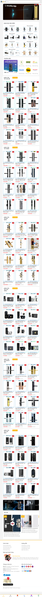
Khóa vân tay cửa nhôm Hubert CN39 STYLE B (32, 212)
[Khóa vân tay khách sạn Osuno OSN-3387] (33, 401)
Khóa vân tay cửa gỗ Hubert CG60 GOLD (8, 94)
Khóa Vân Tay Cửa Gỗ (7, 78)
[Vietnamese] (34, 4)
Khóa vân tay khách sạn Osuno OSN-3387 (32, 409)
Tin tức (6, 512)
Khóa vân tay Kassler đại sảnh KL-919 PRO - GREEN (33, 235)
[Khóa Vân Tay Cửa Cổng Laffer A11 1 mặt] (21, 298)
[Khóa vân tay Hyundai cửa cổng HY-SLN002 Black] (8, 314)
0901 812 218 (8, 570)
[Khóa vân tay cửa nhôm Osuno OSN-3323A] (21, 188)
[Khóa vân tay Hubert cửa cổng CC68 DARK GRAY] (33, 346)
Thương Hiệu (7, 58)
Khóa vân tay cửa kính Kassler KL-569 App (19, 480)
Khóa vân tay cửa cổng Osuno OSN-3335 (7, 338)
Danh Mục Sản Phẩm (9, 23)
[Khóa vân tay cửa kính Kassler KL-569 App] (21, 473)
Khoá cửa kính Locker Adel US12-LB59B (33, 480)
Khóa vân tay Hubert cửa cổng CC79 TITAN (20, 354)
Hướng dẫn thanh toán (26, 546)
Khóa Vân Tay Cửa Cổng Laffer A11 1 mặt (20, 306)
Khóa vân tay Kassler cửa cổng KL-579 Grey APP (8, 354)
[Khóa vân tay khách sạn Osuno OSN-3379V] (8, 370)
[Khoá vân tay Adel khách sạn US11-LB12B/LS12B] (21, 417)
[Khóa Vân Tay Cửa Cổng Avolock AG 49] (21, 330)
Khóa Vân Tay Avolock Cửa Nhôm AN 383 (8, 212)
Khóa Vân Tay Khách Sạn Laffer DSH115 (8, 393)
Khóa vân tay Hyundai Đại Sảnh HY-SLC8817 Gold (8, 235)
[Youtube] (28, 566)
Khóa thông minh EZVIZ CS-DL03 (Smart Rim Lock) (8, 480)
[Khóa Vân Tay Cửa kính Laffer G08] (8, 457)
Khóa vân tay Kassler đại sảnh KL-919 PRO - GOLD (8, 267)
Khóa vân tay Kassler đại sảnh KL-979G (20, 251)
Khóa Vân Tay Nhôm (6, 148)
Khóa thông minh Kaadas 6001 (8, 283)
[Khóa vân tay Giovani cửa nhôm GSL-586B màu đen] (21, 172)
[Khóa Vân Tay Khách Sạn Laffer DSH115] (8, 385)
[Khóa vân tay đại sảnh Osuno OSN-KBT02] (21, 259)
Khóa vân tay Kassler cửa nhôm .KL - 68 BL (8, 196)
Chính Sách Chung (6, 549)
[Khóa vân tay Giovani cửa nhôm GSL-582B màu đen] (8, 172)
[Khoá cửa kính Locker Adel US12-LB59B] (33, 473)
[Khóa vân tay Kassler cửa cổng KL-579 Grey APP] (8, 346)
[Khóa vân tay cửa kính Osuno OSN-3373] (21, 441)
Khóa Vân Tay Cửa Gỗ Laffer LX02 (33, 110)
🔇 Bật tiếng (35, 18)
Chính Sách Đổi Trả (6, 548)
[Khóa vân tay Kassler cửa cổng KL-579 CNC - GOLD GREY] (33, 314)
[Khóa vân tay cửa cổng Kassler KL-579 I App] (33, 330)
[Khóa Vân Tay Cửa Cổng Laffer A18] (33, 298)
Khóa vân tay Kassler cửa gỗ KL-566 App (8, 142)
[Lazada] (32, 566)
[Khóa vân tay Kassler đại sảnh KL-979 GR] (21, 275)
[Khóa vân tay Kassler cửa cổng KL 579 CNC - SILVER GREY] (8, 298)
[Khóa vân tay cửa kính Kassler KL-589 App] (8, 489)
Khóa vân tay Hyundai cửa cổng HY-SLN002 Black (8, 322)
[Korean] (39, 4)
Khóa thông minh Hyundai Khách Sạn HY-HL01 (8, 425)
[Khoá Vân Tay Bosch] (11, 67)
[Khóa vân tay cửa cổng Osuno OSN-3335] (8, 330)
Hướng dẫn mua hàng (26, 545)
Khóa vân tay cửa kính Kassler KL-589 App (7, 496)
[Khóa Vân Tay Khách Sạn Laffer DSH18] (21, 401)
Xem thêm (15, 77)
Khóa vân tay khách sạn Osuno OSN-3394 (32, 377)
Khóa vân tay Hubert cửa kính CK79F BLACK (32, 448)
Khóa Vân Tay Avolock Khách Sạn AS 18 (21, 377)
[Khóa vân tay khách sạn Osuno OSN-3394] (33, 370)
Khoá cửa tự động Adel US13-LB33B (33, 496)
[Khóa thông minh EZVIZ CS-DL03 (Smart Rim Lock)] (8, 473)
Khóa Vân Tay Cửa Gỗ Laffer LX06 (20, 142)
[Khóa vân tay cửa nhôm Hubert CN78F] (33, 172)
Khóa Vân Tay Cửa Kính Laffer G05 (19, 496)
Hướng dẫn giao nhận (26, 548)
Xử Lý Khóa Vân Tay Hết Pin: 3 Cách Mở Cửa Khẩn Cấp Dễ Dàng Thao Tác (29, 528)
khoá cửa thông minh (27, 531)
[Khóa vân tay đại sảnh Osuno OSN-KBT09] (33, 259)
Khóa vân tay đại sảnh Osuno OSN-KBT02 (19, 267)
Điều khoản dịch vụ (25, 549)
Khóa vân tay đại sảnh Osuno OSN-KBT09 (32, 267)
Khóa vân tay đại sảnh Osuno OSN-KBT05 (7, 251)
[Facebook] (22, 566)
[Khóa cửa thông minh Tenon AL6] (8, 156)
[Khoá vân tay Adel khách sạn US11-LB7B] (33, 385)
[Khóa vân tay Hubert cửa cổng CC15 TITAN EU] (21, 314)
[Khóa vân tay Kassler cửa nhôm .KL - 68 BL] (8, 188)
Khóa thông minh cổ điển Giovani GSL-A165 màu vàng (20, 235)
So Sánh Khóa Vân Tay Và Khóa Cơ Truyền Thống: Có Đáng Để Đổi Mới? (12, 532)
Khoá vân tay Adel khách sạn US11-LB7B (33, 393)
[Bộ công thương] (6, 574)
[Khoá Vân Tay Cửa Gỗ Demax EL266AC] (33, 119)
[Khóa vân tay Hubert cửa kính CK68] (21, 457)
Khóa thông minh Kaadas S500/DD (20, 126)
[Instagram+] (26, 566)
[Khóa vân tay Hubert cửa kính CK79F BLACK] (33, 441)
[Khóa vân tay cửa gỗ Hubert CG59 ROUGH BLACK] (33, 135)
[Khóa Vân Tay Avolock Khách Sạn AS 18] (21, 370)
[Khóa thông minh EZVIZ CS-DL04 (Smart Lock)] (8, 441)
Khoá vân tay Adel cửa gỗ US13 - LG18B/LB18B (33, 94)
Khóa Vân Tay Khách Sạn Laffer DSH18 (20, 409)
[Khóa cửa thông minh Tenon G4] (33, 457)
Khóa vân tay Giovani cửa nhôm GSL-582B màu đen (8, 180)
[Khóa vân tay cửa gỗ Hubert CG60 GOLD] (8, 87)
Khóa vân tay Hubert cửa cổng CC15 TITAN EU (20, 322)
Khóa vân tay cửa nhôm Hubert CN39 (20, 164)
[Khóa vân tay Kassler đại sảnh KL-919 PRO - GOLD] (8, 259)
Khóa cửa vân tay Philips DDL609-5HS (20, 94)
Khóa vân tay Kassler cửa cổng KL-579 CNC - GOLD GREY (33, 322)
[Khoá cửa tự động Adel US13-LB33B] (33, 489)
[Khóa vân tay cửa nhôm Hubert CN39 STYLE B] (33, 204)
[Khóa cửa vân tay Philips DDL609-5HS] (21, 87)
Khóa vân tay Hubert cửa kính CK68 (20, 464)
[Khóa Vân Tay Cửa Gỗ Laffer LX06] (21, 135)
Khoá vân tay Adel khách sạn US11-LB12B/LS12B (21, 425)
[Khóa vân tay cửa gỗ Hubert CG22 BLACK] (21, 103)
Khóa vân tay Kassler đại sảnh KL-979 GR (20, 283)
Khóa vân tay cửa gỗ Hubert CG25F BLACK (8, 110)
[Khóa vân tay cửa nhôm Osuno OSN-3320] (33, 188)
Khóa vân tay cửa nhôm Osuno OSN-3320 (32, 196)
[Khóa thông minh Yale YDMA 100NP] (33, 156)
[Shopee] (30, 566)
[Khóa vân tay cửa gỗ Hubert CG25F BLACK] (8, 103)
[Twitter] (24, 566)
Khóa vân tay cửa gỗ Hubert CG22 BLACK (20, 110)
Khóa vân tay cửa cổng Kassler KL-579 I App (32, 338)
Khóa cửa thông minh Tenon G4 (33, 464)
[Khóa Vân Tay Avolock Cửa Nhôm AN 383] (8, 204)
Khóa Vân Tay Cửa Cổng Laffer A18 (32, 306)
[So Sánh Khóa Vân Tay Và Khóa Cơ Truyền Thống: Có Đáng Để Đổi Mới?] (12, 523)
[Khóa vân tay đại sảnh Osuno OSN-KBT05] (8, 243)
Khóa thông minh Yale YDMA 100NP (33, 164)
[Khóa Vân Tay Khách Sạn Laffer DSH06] (21, 385)
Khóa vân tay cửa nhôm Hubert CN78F (32, 180)
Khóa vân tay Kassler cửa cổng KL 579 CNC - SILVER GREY (8, 306)
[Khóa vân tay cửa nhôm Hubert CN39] (21, 156)
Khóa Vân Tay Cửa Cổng (6, 289)
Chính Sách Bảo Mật (7, 545)
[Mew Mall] (13, 505)
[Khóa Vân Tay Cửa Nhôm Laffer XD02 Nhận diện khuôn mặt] (21, 204)
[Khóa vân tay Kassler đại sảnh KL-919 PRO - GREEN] (33, 227)
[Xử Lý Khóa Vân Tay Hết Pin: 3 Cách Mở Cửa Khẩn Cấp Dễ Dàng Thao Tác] (29, 521)
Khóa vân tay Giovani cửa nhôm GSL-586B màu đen (20, 180)
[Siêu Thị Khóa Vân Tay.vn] (3, 1)
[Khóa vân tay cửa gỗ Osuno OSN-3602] (8, 119)
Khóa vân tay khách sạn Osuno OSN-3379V (7, 377)
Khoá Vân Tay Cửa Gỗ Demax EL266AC (33, 126)
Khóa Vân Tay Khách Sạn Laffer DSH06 (20, 393)
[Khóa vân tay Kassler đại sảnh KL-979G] (21, 243)
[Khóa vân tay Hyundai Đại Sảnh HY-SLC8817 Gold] (8, 227)
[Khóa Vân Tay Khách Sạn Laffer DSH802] (8, 401)
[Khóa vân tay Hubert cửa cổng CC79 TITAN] (21, 346)
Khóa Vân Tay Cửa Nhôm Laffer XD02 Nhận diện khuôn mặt (20, 212)
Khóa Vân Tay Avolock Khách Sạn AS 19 (33, 425)
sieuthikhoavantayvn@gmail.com (12, 568)
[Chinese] (37, 4)
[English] (36, 4)
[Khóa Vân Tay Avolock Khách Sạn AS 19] (33, 417)
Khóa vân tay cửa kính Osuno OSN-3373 (19, 448)
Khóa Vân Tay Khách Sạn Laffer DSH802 (8, 409)
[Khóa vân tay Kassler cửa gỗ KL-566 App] (8, 135)
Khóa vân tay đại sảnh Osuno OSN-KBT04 (32, 251)
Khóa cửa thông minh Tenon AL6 (8, 164)
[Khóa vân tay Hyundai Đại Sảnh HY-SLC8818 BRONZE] (33, 275)
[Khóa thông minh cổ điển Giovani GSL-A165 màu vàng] (21, 227)
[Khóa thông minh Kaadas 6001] (8, 275)
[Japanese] (40, 4)
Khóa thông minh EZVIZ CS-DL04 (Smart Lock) (8, 448)
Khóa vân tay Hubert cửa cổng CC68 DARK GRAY (32, 354)
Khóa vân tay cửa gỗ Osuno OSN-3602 (8, 126)
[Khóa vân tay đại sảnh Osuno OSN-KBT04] (33, 243)
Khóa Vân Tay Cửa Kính (6, 431)
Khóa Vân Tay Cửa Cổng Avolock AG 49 (20, 338)
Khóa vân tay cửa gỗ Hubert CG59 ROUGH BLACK (33, 142)
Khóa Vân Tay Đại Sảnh (6, 218)
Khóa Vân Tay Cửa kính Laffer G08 (7, 464)
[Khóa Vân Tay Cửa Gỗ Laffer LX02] (33, 103)
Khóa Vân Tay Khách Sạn (6, 360)
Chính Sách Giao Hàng (7, 546)
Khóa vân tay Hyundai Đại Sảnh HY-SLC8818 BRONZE (33, 283)
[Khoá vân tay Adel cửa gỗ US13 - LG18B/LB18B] (33, 87)
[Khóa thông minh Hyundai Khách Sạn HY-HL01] (8, 417)
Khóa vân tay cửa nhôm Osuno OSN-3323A (20, 196)
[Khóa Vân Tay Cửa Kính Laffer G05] (21, 489)
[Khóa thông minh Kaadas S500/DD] (21, 119)
